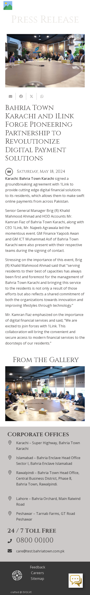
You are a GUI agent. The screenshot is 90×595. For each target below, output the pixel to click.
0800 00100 (35, 540)
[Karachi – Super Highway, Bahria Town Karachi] (11, 442)
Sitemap (37, 578)
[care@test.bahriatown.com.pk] (11, 551)
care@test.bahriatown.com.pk (40, 551)
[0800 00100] (11, 541)
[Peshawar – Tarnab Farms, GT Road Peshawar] (11, 513)
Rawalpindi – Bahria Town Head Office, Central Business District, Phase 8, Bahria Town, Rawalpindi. (47, 478)
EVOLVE (27, 592)
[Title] (7, 5)
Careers (37, 572)
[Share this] (21, 96)
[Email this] (10, 96)
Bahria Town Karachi (36, 178)
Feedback (37, 567)
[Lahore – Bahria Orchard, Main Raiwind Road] (11, 498)
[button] (84, 5)
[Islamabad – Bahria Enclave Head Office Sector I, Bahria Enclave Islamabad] (11, 457)
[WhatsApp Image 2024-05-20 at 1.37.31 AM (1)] (45, 393)
